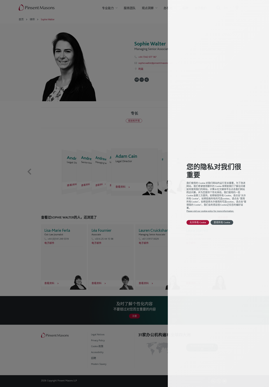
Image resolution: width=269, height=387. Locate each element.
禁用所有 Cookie (222, 222)
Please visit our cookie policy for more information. (210, 211)
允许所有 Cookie (198, 222)
